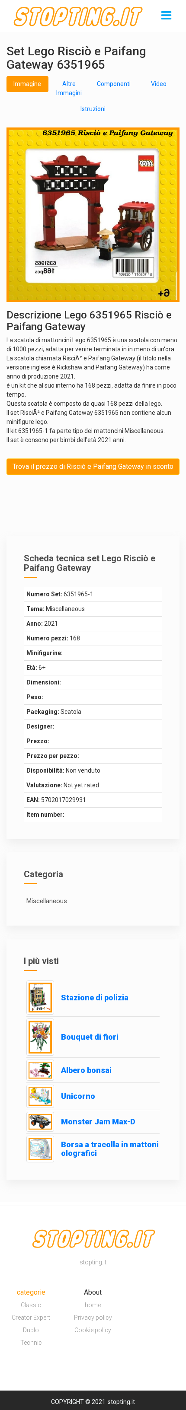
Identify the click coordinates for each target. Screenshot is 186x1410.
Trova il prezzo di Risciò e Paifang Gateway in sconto (93, 466)
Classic (31, 1305)
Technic (31, 1342)
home (93, 1305)
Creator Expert (31, 1317)
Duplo (31, 1330)
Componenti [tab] (114, 83)
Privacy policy (93, 1317)
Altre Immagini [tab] (69, 88)
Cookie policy (92, 1330)
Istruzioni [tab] (93, 108)
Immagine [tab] (27, 83)
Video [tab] (159, 83)
